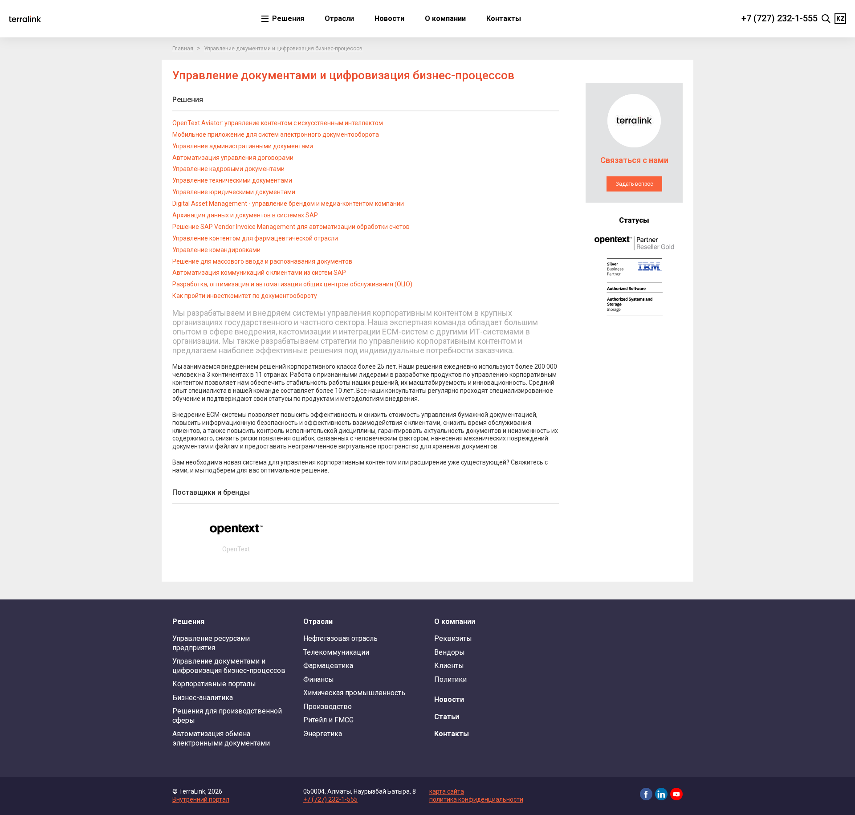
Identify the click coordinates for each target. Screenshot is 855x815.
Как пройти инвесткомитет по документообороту (244, 295)
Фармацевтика (328, 665)
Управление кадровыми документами (228, 168)
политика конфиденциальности (476, 799)
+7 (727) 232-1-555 (779, 18)
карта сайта (446, 791)
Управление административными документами (242, 146)
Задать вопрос (634, 184)
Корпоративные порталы (214, 684)
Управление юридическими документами (233, 192)
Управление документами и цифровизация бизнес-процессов (283, 48)
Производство (327, 706)
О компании (445, 18)
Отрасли (339, 18)
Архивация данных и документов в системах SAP (245, 215)
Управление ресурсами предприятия (211, 643)
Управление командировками (216, 249)
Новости (389, 18)
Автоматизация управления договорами (232, 157)
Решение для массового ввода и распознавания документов (262, 261)
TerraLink (25, 18)
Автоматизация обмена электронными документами (221, 738)
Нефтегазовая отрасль (340, 638)
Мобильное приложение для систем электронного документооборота (275, 134)
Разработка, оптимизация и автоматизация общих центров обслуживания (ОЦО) (292, 284)
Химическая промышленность (354, 693)
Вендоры (449, 652)
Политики (450, 679)
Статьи (446, 717)
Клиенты (449, 665)
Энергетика (322, 733)
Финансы (318, 679)
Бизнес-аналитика (202, 697)
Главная (182, 48)
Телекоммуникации (336, 652)
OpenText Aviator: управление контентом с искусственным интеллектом (277, 122)
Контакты (503, 18)
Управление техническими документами (232, 180)
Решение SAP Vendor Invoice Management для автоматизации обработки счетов (291, 226)
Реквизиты (453, 638)
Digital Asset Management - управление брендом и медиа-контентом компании (288, 203)
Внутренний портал (200, 799)
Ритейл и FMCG (328, 720)
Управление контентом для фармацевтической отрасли (255, 238)
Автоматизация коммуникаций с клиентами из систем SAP (259, 272)
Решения (287, 18)
